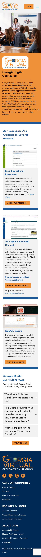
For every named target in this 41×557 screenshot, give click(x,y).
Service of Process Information (15, 538)
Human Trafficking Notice (12, 534)
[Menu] (37, 7)
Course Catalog (8, 487)
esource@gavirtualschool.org (14, 293)
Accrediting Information (12, 518)
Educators (6, 499)
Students (5, 491)
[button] (28, 6)
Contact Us (6, 542)
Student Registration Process (14, 514)
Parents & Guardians (10, 495)
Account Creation (9, 510)
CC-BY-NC (6, 104)
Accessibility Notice (10, 530)
